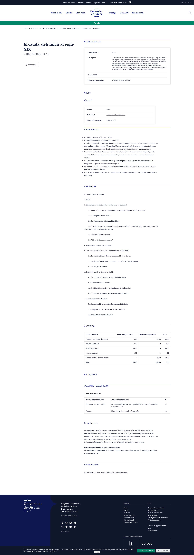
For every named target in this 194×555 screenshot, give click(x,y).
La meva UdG (123, 2)
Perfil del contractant (155, 513)
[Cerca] (190, 13)
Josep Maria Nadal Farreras (115, 115)
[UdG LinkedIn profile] (74, 523)
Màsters (126, 510)
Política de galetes (154, 520)
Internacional (137, 13)
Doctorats (127, 513)
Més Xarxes (65, 531)
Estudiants (80, 2)
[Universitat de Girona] (33, 506)
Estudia (69, 13)
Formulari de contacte (68, 515)
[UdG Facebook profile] (62, 527)
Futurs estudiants (69, 2)
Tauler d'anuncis (129, 515)
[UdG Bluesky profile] (66, 523)
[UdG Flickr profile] (66, 527)
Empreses (96, 2)
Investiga (112, 13)
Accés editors (152, 530)
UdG (25, 28)
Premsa (103, 2)
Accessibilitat (152, 515)
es (183, 2)
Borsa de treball (129, 517)
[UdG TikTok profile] (62, 523)
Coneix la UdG (56, 13)
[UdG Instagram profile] (70, 523)
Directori (113, 2)
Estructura (80, 13)
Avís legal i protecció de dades (158, 517)
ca (189, 2)
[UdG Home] (96, 13)
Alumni (88, 2)
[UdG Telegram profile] (74, 527)
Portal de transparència (156, 508)
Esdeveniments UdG (131, 522)
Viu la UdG (124, 13)
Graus (126, 508)
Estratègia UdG (129, 520)
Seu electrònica (153, 510)
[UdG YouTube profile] (70, 527)
